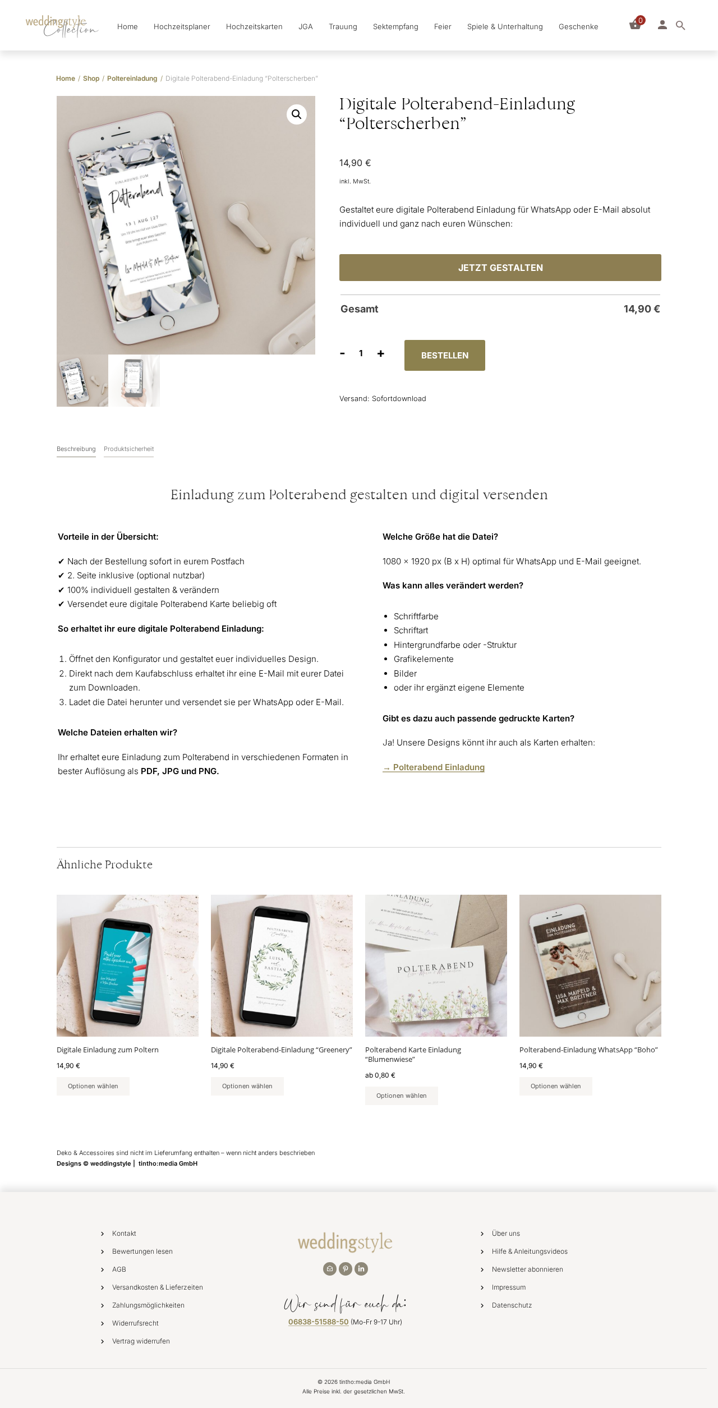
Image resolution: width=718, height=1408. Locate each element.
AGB (119, 1269)
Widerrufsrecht (135, 1323)
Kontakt (124, 1233)
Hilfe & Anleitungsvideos (530, 1251)
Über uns (506, 1233)
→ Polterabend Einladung (434, 767)
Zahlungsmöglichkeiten (148, 1305)
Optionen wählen (93, 1086)
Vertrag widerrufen (141, 1341)
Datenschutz (512, 1305)
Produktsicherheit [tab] (129, 449)
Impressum (509, 1287)
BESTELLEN (444, 355)
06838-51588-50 (318, 1321)
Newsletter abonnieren (527, 1269)
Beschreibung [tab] (76, 449)
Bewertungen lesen (142, 1251)
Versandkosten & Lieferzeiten (157, 1287)
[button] (297, 114)
